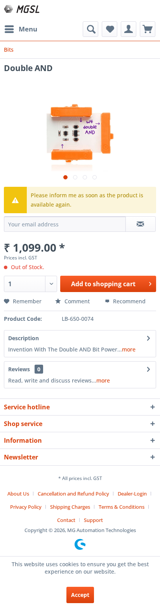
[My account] (128, 29)
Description (23, 338)
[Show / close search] (90, 29)
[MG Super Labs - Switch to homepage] (22, 10)
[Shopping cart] (147, 29)
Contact (66, 520)
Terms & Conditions (121, 506)
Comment (77, 301)
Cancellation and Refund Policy (73, 493)
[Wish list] (109, 29)
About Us (18, 493)
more (129, 349)
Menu (28, 28)
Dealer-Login (132, 493)
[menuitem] (20, 29)
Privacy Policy (26, 506)
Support (93, 520)
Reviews (19, 369)
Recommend (128, 301)
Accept (80, 594)
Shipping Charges (70, 506)
